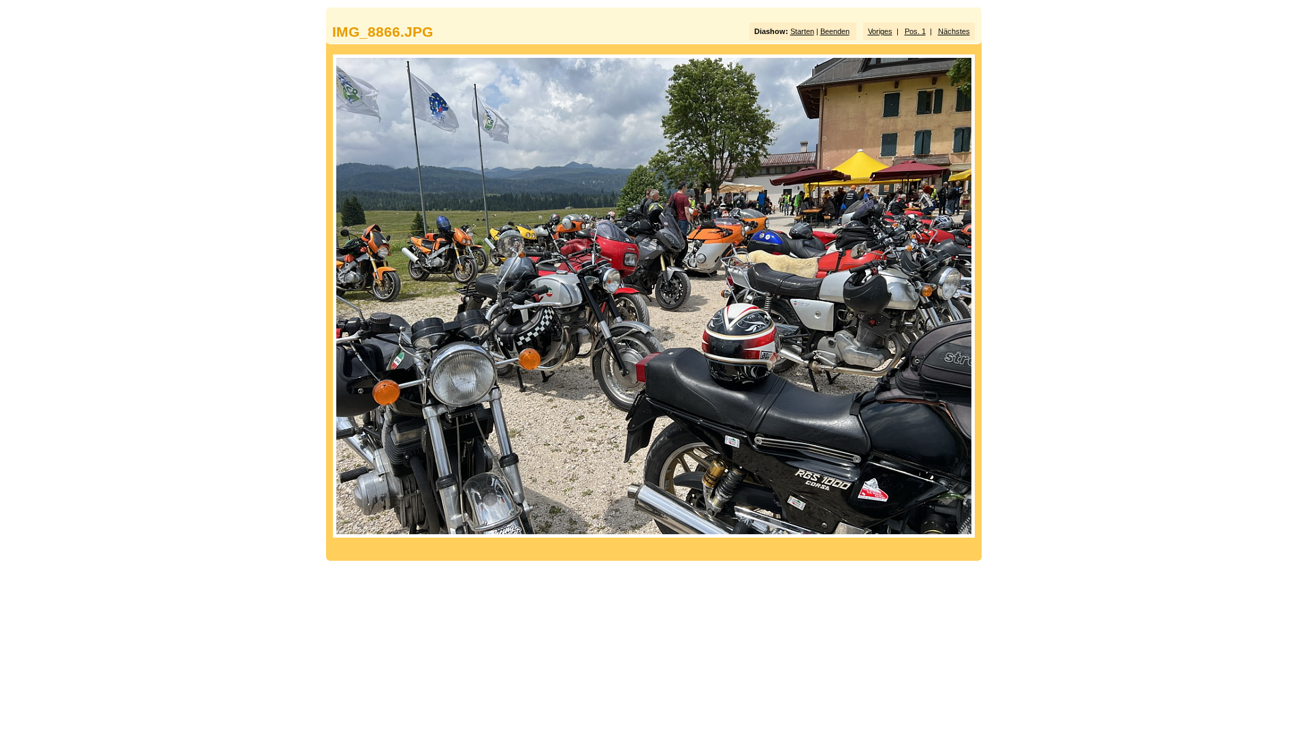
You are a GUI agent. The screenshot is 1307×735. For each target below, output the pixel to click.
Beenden (835, 31)
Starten (802, 31)
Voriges (880, 31)
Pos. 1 (915, 31)
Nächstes (954, 31)
